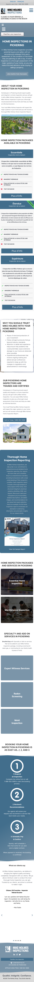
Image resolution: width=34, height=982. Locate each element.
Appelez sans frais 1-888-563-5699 (17, 4)
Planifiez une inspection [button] (12, 34)
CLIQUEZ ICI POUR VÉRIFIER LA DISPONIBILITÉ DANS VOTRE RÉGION (14, 18)
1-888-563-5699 (10, 781)
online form (20, 779)
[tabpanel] (17, 914)
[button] (31, 10)
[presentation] (13, 940)
